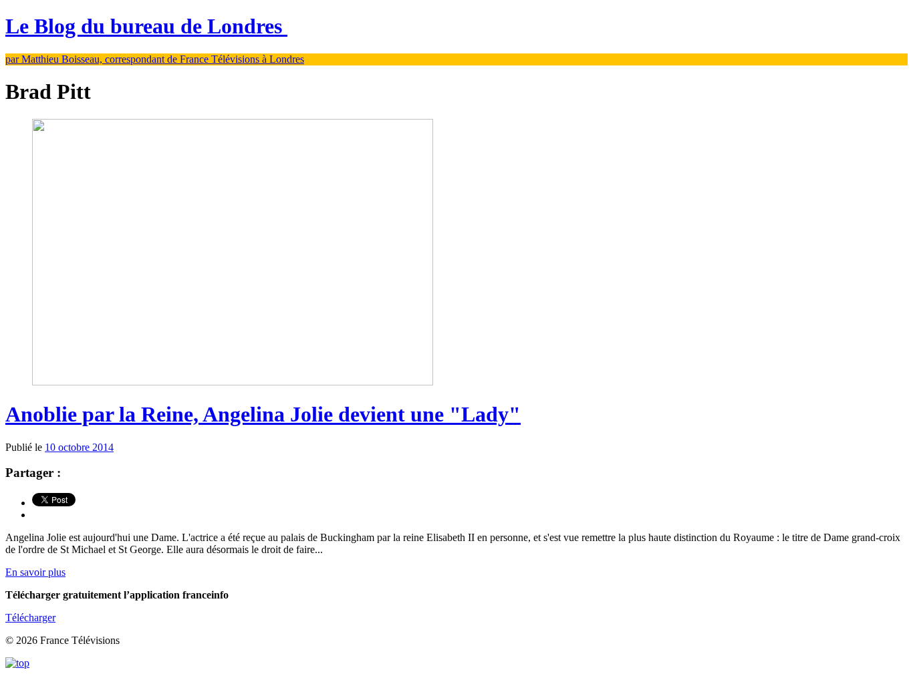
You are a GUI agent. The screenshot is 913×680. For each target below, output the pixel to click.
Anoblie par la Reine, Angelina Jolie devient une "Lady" (263, 414)
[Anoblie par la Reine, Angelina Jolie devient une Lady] (232, 381)
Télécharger (30, 617)
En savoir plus (35, 572)
